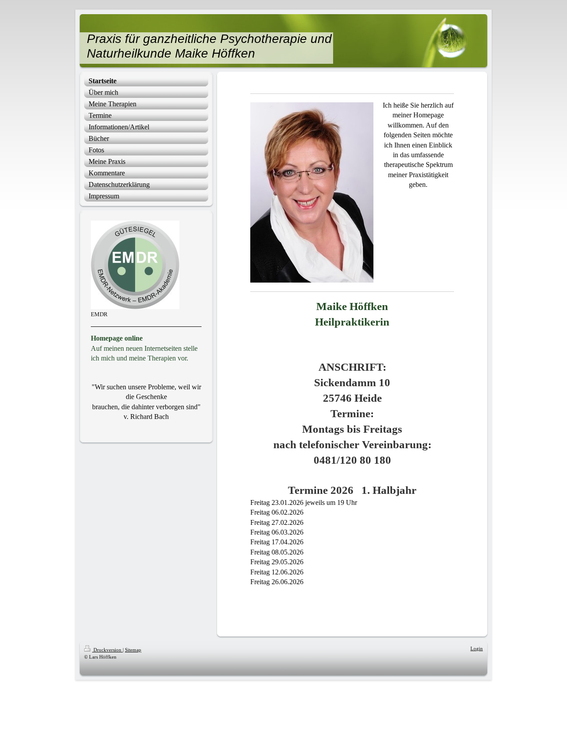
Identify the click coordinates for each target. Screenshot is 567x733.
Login (476, 648)
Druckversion (107, 649)
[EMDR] (135, 265)
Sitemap (133, 649)
